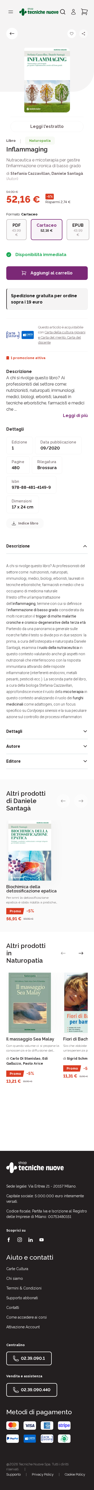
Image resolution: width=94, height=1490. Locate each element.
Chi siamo (14, 1278)
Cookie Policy (75, 1474)
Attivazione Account (23, 1327)
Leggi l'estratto (47, 126)
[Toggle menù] (10, 11)
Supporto (13, 1474)
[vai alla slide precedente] (63, 801)
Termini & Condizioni (24, 1288)
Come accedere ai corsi (26, 1317)
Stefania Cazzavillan (30, 173)
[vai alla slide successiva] (81, 801)
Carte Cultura (17, 1269)
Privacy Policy (43, 1474)
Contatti (12, 1307)
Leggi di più (75, 416)
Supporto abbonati (22, 1298)
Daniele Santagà (67, 173)
